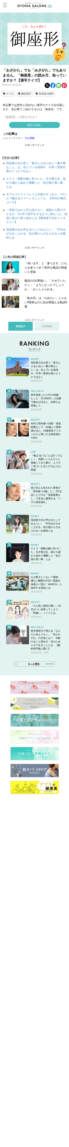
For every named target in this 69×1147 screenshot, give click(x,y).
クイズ (10, 93)
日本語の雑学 (46, 93)
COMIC (47, 326)
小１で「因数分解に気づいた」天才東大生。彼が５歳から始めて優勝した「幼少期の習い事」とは (36, 182)
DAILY (20, 326)
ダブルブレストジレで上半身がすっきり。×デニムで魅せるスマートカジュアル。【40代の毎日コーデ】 (36, 198)
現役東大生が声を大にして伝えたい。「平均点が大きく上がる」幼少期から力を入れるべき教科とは (36, 233)
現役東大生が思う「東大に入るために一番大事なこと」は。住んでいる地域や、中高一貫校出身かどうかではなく (36, 167)
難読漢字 (26, 93)
